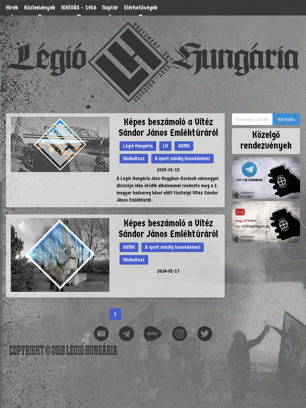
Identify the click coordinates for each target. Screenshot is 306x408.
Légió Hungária (138, 146)
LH (165, 146)
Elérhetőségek (140, 7)
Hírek (12, 7)
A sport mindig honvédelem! (182, 158)
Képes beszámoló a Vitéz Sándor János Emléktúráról (168, 127)
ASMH (184, 146)
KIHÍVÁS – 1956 (78, 7)
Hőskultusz (134, 158)
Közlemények (39, 7)
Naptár (110, 7)
